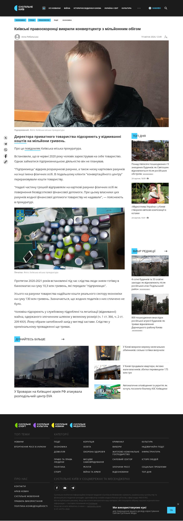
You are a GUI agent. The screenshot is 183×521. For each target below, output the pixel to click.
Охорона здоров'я (94, 451)
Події (56, 20)
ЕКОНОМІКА (20, 20)
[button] (5, 137)
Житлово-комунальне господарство (126, 453)
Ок (171, 510)
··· (139, 8)
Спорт (57, 471)
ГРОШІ (31, 20)
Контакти (20, 486)
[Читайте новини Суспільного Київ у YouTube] (65, 488)
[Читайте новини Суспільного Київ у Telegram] (73, 488)
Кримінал (118, 441)
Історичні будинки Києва (87, 8)
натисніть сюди (94, 506)
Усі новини (55, 8)
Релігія (87, 466)
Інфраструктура (151, 451)
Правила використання (28, 501)
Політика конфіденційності (31, 506)
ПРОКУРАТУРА (44, 20)
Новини (19, 441)
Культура (126, 8)
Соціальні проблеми (154, 466)
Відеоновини (121, 471)
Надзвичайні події (153, 446)
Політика (59, 466)
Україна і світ (111, 8)
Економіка (67, 20)
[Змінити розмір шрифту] (165, 36)
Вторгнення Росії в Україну (30, 446)
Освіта (87, 446)
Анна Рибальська (29, 36)
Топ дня (146, 471)
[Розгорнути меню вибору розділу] (44, 8)
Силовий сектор (122, 459)
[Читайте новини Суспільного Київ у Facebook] (57, 488)
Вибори (117, 446)
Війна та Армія (92, 471)
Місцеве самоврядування (93, 460)
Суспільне (92, 503)
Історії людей (150, 459)
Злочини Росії (121, 466)
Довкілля (59, 451)
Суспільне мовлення (26, 496)
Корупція (88, 441)
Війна (67, 8)
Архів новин (21, 491)
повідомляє (32, 148)
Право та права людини (63, 460)
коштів (20, 140)
